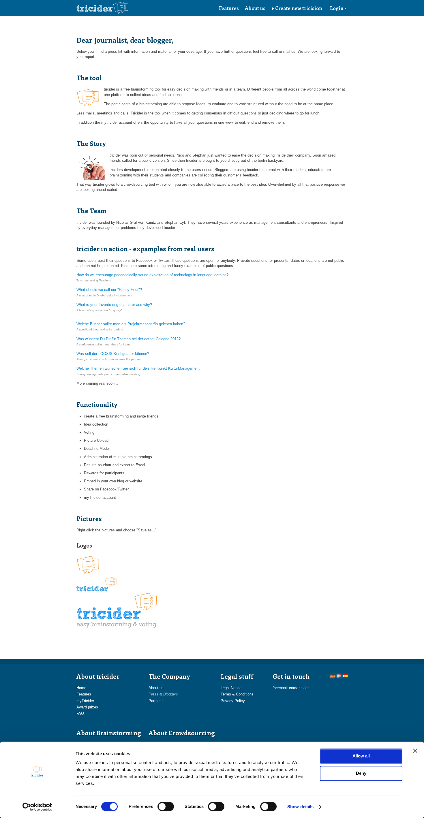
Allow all (361, 755)
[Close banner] (415, 751)
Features (229, 8)
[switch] (165, 806)
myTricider (85, 701)
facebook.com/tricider (291, 688)
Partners (156, 701)
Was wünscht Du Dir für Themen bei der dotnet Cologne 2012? (128, 339)
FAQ (80, 713)
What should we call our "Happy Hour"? (109, 289)
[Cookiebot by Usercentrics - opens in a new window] (37, 806)
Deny (361, 773)
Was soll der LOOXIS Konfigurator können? (112, 353)
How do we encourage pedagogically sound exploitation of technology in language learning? (152, 275)
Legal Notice (231, 688)
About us (255, 8)
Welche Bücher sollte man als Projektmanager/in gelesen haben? (130, 324)
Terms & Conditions (237, 694)
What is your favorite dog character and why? (114, 304)
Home (81, 688)
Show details (300, 806)
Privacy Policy (233, 701)
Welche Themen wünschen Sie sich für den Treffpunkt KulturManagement (138, 368)
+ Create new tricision (296, 8)
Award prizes (87, 707)
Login (337, 8)
